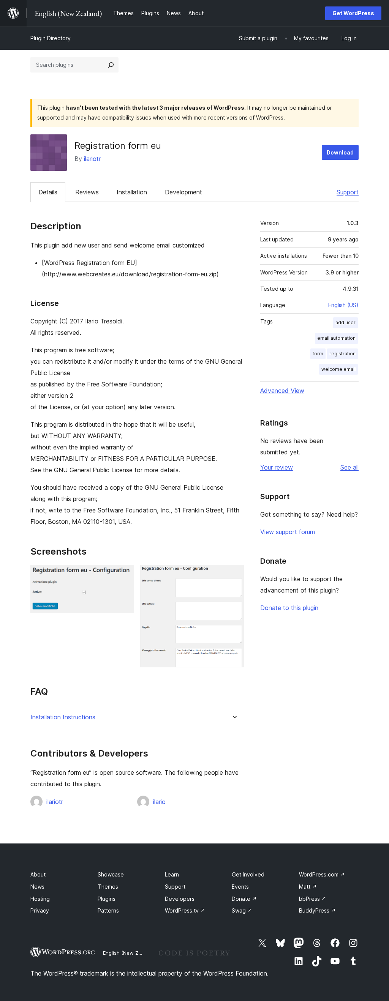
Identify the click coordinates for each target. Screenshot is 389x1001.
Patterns (108, 910)
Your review (276, 467)
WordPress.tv (185, 910)
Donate (244, 898)
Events (240, 886)
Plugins (106, 898)
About (38, 874)
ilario (159, 802)
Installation (132, 192)
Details (47, 192)
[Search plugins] (111, 65)
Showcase (111, 874)
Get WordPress (353, 13)
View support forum (287, 532)
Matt (308, 886)
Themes (108, 886)
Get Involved (248, 874)
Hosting (40, 898)
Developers (179, 898)
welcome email (338, 369)
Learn (172, 874)
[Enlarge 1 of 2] (124, 575)
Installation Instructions (62, 717)
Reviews (87, 192)
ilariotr (92, 158)
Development (183, 192)
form (318, 353)
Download (340, 152)
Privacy (39, 910)
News (37, 886)
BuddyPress (317, 910)
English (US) (343, 305)
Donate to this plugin (289, 608)
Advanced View (282, 390)
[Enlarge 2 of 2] (233, 575)
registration (342, 353)
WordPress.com (322, 874)
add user (345, 322)
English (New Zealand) (129, 953)
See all (349, 467)
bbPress (312, 898)
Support (348, 192)
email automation (336, 338)
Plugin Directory (50, 38)
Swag (242, 910)
